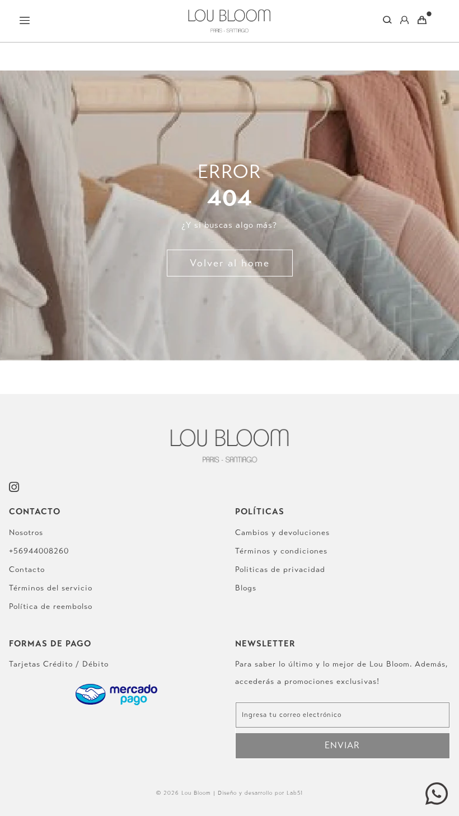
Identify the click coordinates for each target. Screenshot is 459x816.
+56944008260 (39, 551)
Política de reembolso (50, 606)
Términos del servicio (50, 588)
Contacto (27, 569)
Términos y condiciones (281, 551)
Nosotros (26, 532)
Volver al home (230, 263)
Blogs (245, 588)
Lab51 (295, 793)
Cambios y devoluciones (282, 532)
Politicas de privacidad (280, 569)
